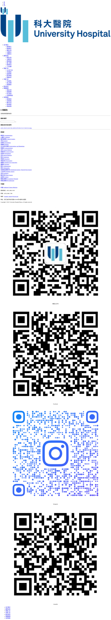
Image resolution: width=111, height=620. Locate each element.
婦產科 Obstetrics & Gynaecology (9, 162)
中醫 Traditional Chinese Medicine (9, 187)
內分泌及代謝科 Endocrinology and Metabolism (12, 146)
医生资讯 (6, 86)
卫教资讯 (9, 59)
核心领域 (9, 82)
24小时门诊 (10, 70)
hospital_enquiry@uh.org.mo (11, 196)
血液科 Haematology (6, 153)
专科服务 (9, 72)
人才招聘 (9, 66)
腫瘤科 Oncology (5, 164)
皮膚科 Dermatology (6, 142)
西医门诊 (6, 68)
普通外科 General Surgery (7, 151)
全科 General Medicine (6, 150)
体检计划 (9, 90)
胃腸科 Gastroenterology (7, 148)
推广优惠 (9, 63)
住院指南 (6, 97)
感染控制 (9, 106)
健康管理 (6, 88)
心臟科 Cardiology (5, 137)
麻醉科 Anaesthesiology (6, 135)
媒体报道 (9, 61)
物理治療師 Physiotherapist (7, 180)
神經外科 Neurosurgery (6, 160)
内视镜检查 (10, 95)
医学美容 (9, 75)
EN (4, 5)
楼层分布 (9, 50)
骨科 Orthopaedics (5, 168)
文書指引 (9, 53)
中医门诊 (6, 79)
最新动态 (6, 55)
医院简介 (9, 46)
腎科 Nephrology (5, 157)
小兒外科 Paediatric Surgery (7, 171)
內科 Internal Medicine (6, 155)
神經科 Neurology (5, 159)
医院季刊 (9, 64)
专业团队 (9, 81)
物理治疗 (9, 77)
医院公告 (9, 57)
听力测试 (9, 93)
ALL (30, 128)
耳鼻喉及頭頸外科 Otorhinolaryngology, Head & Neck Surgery (16, 169)
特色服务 (9, 84)
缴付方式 (9, 102)
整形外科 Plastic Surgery (7, 175)
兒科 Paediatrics (4, 173)
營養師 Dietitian (5, 144)
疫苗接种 (9, 91)
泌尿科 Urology (5, 177)
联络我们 (9, 48)
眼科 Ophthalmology (6, 166)
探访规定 (9, 104)
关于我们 (6, 44)
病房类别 (9, 99)
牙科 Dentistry (4, 141)
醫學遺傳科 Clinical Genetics (8, 139)
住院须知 (9, 100)
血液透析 (9, 73)
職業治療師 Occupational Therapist (9, 178)
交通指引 (9, 52)
